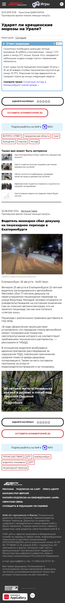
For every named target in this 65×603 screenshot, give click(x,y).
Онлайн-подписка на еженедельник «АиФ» (30, 497)
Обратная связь (12, 501)
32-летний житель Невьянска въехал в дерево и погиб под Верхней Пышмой (28, 392)
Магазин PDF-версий (15, 493)
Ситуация (20, 37)
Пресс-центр (51, 489)
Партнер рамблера (28, 588)
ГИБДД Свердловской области (19, 276)
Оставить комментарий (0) (24, 112)
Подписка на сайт (28, 489)
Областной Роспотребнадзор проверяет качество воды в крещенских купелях (34, 175)
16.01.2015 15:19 (9, 12)
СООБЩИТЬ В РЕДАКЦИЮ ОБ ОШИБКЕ (25, 506)
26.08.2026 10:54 (10, 211)
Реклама (8, 489)
